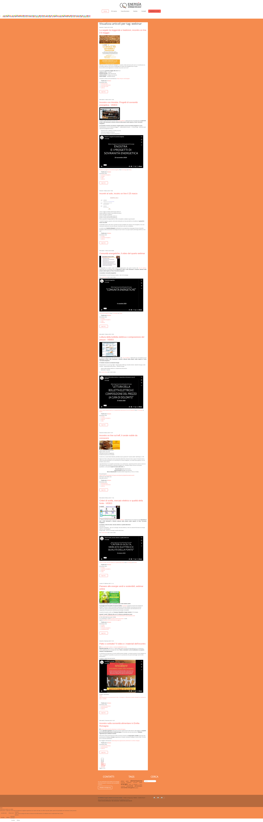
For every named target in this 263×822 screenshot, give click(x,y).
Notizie (135, 11)
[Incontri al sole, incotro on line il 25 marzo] (109, 203)
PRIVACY (135, 797)
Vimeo (130, 169)
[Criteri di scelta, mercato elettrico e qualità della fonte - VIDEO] (109, 512)
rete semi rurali (104, 86)
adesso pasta (125, 781)
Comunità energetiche (104, 313)
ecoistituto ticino (105, 629)
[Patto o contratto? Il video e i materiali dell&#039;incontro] (113, 647)
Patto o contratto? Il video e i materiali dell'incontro (122, 644)
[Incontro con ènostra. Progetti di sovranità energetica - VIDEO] (109, 113)
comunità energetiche (127, 782)
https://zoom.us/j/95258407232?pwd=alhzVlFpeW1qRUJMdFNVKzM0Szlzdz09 (116, 475)
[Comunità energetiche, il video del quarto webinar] (109, 261)
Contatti (143, 11)
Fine (103, 766)
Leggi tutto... (103, 91)
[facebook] (163, 798)
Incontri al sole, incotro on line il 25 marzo (118, 193)
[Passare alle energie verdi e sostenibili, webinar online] (109, 597)
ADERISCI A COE (154, 11)
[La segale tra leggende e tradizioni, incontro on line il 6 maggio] (109, 49)
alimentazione (104, 83)
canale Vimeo (104, 277)
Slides (100, 696)
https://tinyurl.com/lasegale (123, 78)
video (102, 177)
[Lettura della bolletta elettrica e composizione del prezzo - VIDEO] (109, 349)
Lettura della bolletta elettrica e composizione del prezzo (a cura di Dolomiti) (116, 410)
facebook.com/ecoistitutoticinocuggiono (112, 620)
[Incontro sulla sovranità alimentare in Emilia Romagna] (112, 729)
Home (105, 11)
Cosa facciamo (125, 11)
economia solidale (137, 782)
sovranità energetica (105, 175)
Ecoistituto (124, 605)
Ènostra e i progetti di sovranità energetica (109, 169)
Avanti (103, 764)
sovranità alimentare (106, 85)
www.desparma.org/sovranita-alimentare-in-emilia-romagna (126, 740)
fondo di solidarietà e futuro (135, 784)
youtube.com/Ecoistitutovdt (117, 618)
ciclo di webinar (121, 120)
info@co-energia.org (105, 787)
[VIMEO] (159, 798)
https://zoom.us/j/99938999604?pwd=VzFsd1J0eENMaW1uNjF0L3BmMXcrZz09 (117, 615)
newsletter (123, 786)
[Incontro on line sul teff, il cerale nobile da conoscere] (109, 445)
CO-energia (124, 169)
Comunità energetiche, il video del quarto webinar (122, 253)
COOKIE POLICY (141, 797)
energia (103, 176)
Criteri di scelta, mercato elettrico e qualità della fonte (111, 562)
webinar (103, 87)
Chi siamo (114, 11)
